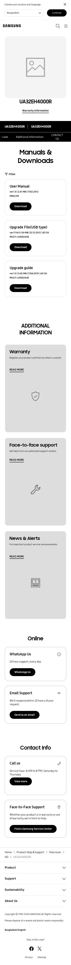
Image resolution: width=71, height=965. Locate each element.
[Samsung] (11, 26)
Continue (56, 12)
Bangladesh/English (15, 930)
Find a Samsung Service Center (33, 828)
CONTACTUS (57, 136)
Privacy (29, 957)
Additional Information (30, 137)
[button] (35, 867)
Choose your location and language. (22, 4)
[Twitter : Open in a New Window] (39, 948)
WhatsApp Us (22, 672)
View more (20, 781)
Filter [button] (12, 174)
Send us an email (24, 714)
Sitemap (42, 957)
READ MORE (16, 369)
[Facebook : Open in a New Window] (31, 948)
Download (20, 206)
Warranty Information (35, 110)
